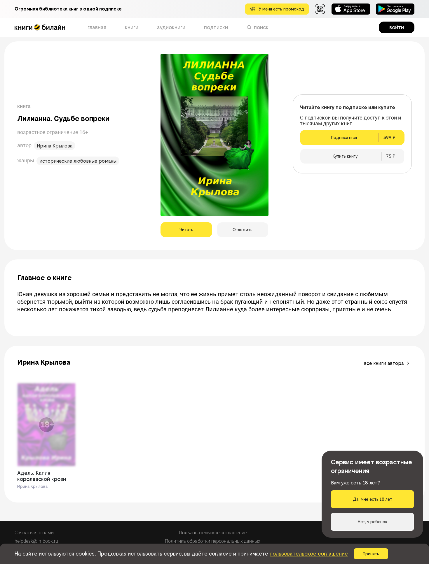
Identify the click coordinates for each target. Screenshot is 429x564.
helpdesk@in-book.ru (36, 541)
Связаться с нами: (35, 532)
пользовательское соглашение (309, 554)
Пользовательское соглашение (213, 532)
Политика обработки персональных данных (212, 541)
